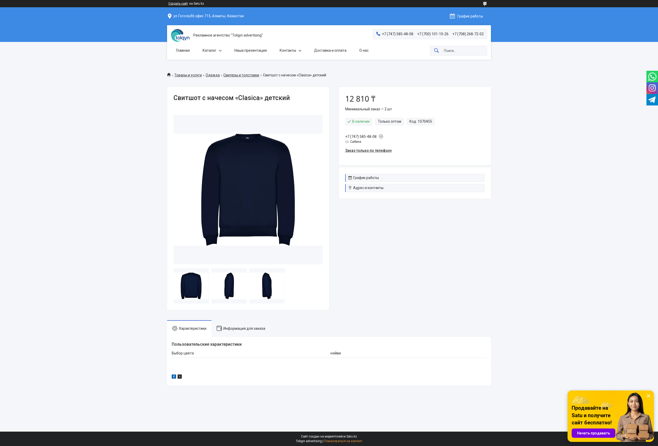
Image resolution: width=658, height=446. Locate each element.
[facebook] (174, 377)
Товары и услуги (188, 75)
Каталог (209, 50)
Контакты (288, 50)
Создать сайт (178, 3)
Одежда (213, 75)
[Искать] (436, 51)
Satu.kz (351, 436)
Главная (183, 50)
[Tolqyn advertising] (180, 35)
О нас (364, 50)
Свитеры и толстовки (241, 75)
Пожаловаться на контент (343, 441)
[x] (180, 377)
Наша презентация (250, 50)
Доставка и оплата (330, 50)
